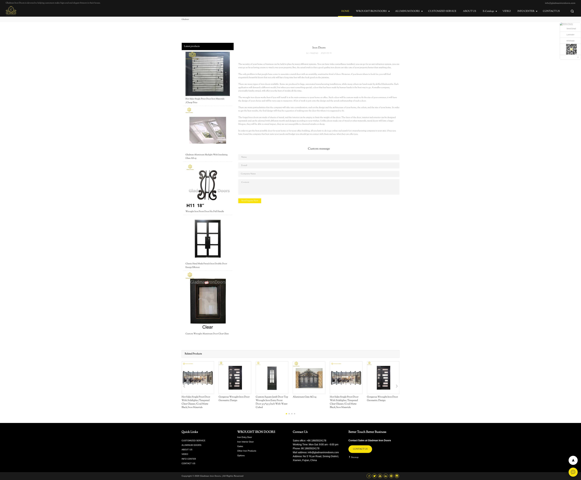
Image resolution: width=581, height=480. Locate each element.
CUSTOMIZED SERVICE (442, 11)
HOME (345, 11)
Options (241, 455)
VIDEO (506, 11)
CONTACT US (551, 11)
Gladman (185, 19)
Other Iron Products (246, 451)
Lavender (570, 35)
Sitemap (355, 457)
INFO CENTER (525, 11)
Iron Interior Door (245, 442)
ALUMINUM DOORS (407, 11)
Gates (240, 446)
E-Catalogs (488, 11)
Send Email (571, 29)
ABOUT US (469, 11)
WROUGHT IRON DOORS (371, 11)
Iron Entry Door (244, 437)
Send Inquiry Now (249, 200)
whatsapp (570, 41)
